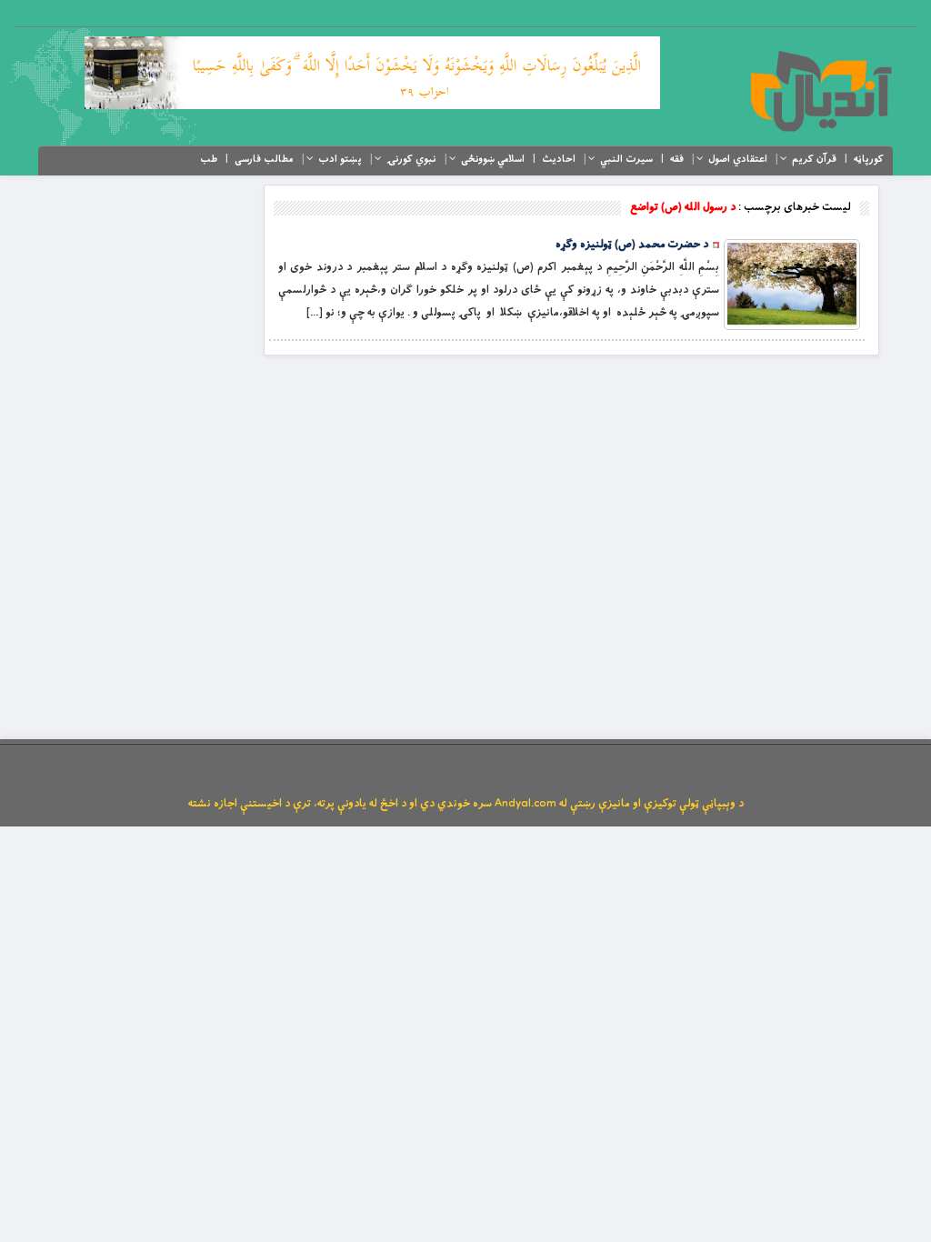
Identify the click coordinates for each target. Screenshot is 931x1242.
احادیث (559, 159)
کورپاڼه (869, 159)
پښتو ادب (340, 159)
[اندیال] (820, 91)
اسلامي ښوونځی (493, 159)
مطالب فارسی (264, 159)
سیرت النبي (626, 159)
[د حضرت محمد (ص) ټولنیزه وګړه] (792, 284)
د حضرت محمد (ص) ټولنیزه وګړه (632, 244)
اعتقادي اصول (737, 159)
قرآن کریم (814, 159)
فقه (677, 159)
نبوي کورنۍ (411, 159)
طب (208, 159)
